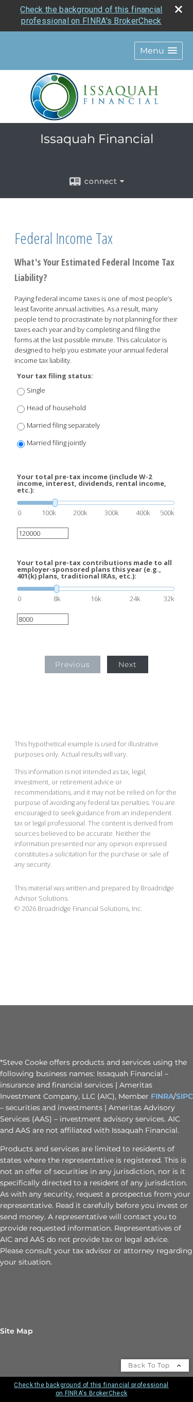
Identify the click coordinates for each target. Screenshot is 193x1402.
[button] (158, 51)
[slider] (95, 503)
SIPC (184, 1096)
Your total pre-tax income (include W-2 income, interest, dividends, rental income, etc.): (91, 484)
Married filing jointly (56, 443)
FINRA (162, 1096)
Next (127, 664)
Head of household (56, 408)
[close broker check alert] (178, 9)
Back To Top (150, 1365)
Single (36, 390)
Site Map (16, 1331)
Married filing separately (63, 425)
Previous (72, 664)
